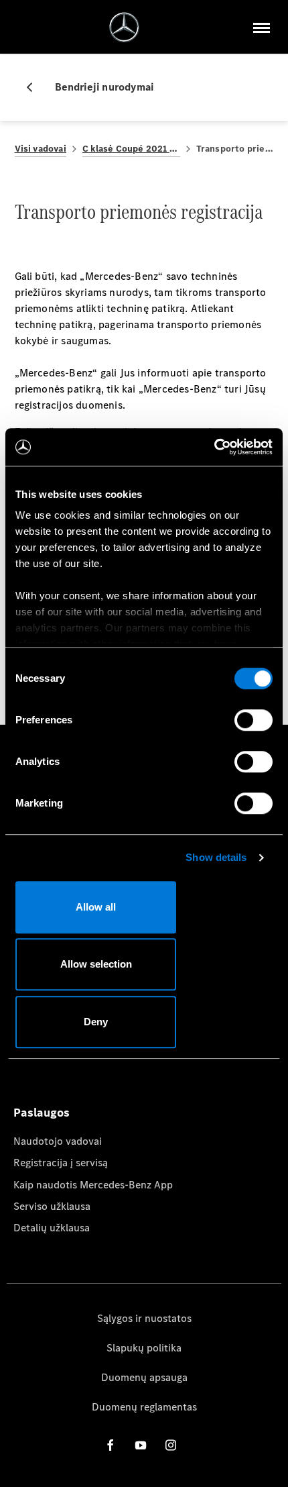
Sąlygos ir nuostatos (144, 1318)
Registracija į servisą (60, 1163)
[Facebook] (110, 1445)
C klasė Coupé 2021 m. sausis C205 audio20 (131, 148)
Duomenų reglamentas (144, 1407)
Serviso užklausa (51, 1206)
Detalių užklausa (51, 1228)
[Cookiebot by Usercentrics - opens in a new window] (214, 447)
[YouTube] (141, 1445)
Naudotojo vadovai (57, 1141)
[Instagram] (171, 1445)
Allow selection (96, 964)
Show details (216, 857)
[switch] (253, 720)
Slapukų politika (144, 1348)
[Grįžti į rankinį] (35, 87)
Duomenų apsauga (144, 1377)
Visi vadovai (40, 148)
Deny (96, 1021)
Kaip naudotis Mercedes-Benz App (93, 1185)
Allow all (96, 907)
